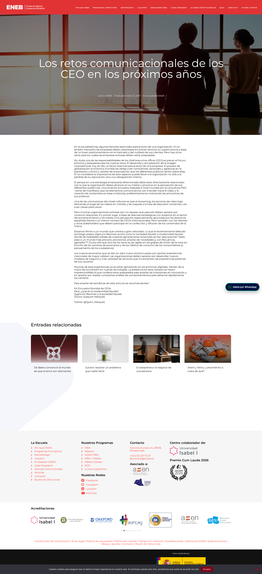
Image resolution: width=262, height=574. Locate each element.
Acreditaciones (174, 541)
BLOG (222, 7)
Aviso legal (78, 541)
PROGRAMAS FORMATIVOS (105, 7)
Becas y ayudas (111, 543)
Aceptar (207, 569)
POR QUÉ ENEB (82, 7)
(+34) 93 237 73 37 (140, 455)
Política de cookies (125, 541)
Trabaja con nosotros (150, 541)
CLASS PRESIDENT (179, 7)
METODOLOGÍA (127, 7)
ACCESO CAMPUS (249, 7)
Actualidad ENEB (155, 95)
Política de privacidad (99, 541)
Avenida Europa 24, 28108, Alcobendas (145, 449)
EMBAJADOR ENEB (159, 7)
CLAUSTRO (142, 7)
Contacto (128, 543)
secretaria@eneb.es (142, 458)
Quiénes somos (216, 541)
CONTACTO (233, 7)
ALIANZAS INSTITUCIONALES (203, 7)
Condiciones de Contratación (52, 541)
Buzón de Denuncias (148, 543)
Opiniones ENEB (195, 541)
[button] (121, 530)
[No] (257, 569)
